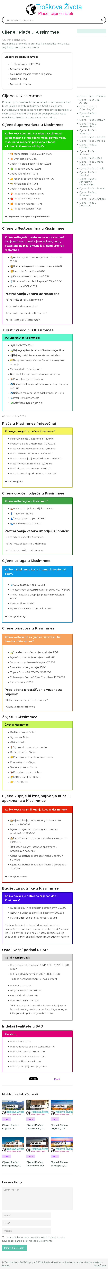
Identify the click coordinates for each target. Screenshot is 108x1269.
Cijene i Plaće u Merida (92, 141)
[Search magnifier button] (102, 20)
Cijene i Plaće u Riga (90, 158)
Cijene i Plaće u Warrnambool (87, 125)
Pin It (57, 1079)
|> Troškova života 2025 (13, 1262)
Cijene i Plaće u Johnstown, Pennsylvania (87, 182)
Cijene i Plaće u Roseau (92, 188)
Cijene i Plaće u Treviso (92, 168)
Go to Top (99, 1265)
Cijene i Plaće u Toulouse (87, 114)
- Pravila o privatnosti (73, 1262)
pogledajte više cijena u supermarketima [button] (29, 216)
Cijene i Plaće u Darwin (92, 120)
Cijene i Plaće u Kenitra (92, 137)
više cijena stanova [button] (18, 876)
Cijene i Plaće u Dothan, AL (87, 204)
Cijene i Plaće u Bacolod (87, 173)
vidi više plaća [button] (15, 481)
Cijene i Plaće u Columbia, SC (87, 108)
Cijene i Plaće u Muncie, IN (87, 132)
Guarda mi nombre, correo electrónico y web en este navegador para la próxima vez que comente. (33, 1239)
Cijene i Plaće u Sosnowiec (87, 193)
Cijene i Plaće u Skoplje (92, 96)
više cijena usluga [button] (17, 616)
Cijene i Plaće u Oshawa (87, 146)
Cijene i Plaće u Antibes (92, 199)
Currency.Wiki (98, 85)
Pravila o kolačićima (53, 1262)
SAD (6, 1119)
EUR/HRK (83, 85)
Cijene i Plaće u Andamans (87, 153)
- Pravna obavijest (92, 1262)
